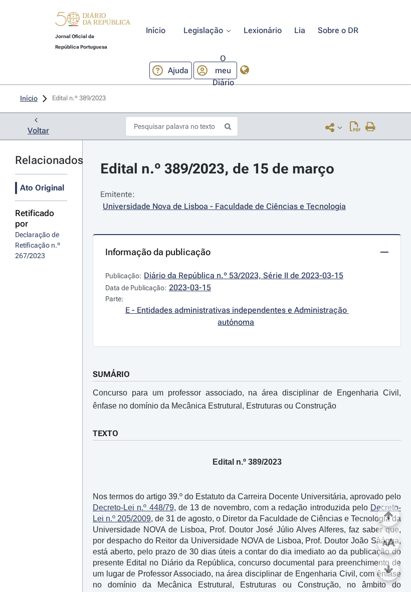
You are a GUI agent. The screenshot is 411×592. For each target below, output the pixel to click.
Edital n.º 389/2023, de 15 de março (217, 168)
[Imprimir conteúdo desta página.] (370, 127)
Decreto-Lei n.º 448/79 (133, 507)
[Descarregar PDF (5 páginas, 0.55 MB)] (355, 127)
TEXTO (105, 433)
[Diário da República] (92, 21)
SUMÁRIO (111, 374)
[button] (92, 20)
